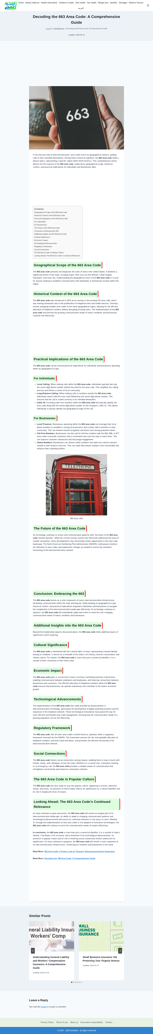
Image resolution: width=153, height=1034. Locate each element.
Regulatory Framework (43, 246)
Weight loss (103, 3)
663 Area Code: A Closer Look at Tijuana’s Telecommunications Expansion (79, 851)
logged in (45, 1007)
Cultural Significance (42, 237)
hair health (91, 3)
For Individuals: (40, 222)
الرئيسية (49, 28)
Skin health (80, 3)
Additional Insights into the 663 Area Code (50, 234)
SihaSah (74, 1030)
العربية (81, 8)
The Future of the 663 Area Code (47, 228)
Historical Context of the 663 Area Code (49, 215)
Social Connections (41, 250)
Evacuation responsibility (91, 1022)
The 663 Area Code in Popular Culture (49, 253)
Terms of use (62, 1022)
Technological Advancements (45, 243)
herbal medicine (32, 3)
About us (74, 1022)
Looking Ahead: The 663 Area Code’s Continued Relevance (57, 256)
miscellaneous (58, 28)
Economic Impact (41, 240)
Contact (108, 1022)
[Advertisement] (76, 67)
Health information (49, 3)
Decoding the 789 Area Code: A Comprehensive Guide (69, 858)
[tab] (71, 982)
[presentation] (51, 936)
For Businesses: (40, 225)
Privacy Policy (47, 1022)
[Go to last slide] (33, 951)
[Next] (120, 951)
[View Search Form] (148, 5)
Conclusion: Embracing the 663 (46, 231)
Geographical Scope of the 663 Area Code (50, 212)
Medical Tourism (136, 3)
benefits (113, 3)
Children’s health (66, 3)
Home (21, 3)
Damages (123, 3)
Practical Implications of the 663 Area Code (51, 219)
